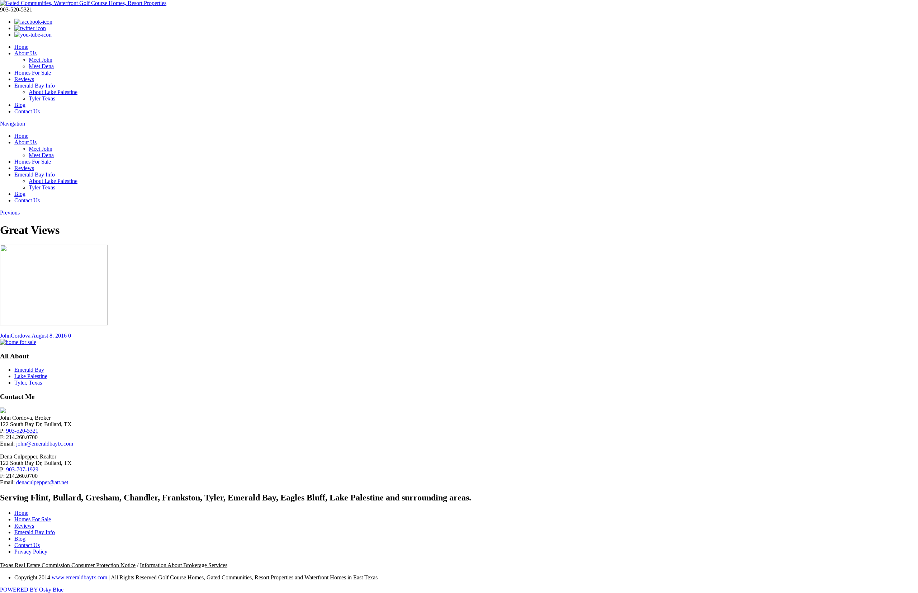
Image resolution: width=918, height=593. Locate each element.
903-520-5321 (22, 431)
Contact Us (27, 111)
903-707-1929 (22, 469)
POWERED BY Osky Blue (31, 590)
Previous (10, 213)
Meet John (40, 60)
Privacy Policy (30, 552)
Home (21, 47)
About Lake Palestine (53, 92)
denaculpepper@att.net (42, 482)
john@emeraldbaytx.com (44, 444)
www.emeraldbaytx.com (79, 577)
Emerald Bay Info (34, 86)
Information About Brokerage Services (183, 565)
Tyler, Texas (28, 383)
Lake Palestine (30, 376)
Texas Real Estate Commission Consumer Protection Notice (68, 565)
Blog (19, 105)
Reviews (24, 79)
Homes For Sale (32, 73)
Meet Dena (41, 66)
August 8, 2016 (49, 336)
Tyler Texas (42, 98)
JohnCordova (15, 336)
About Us (25, 53)
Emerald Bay (29, 370)
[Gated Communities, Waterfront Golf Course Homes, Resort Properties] (83, 3)
